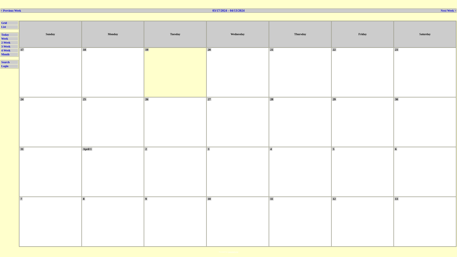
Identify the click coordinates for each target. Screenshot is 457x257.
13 (396, 198)
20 (209, 49)
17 (22, 49)
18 (84, 49)
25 (84, 99)
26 (146, 99)
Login (4, 66)
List (3, 26)
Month (5, 54)
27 (209, 99)
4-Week (5, 50)
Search (5, 62)
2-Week (5, 42)
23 (396, 49)
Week (4, 38)
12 (334, 198)
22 (334, 49)
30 (396, 99)
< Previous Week (11, 10)
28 (271, 99)
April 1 (87, 149)
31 (22, 149)
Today (5, 34)
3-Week (5, 46)
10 (209, 198)
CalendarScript (233, 252)
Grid (4, 22)
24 (22, 99)
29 (334, 99)
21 (271, 49)
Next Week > (448, 10)
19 (146, 49)
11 (271, 198)
